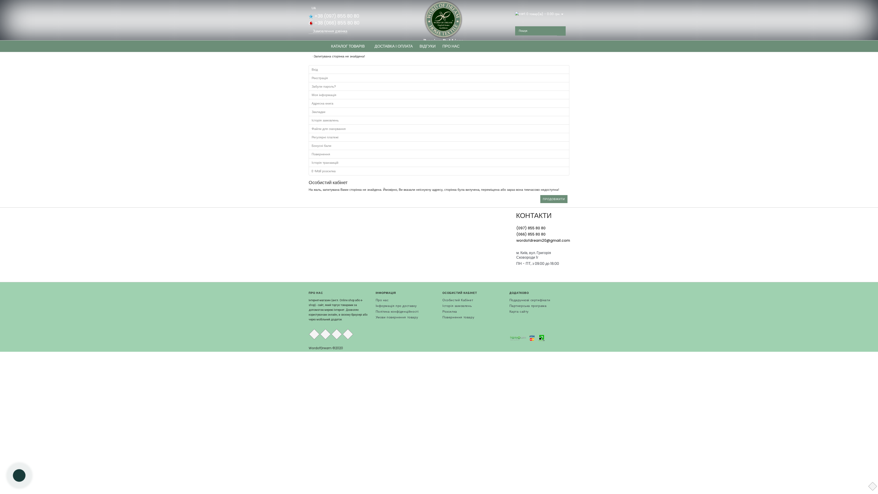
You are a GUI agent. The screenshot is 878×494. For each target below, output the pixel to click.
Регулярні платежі (325, 137)
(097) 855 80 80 (531, 228)
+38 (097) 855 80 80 (336, 16)
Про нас (451, 46)
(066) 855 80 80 (531, 234)
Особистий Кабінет (457, 300)
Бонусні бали (321, 145)
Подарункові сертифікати (529, 300)
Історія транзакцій (325, 162)
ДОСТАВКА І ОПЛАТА (394, 46)
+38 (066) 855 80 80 (336, 23)
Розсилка (449, 311)
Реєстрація (320, 78)
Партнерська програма (528, 305)
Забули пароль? (324, 86)
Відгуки (428, 46)
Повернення (321, 154)
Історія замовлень (325, 120)
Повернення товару (458, 317)
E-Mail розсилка (324, 171)
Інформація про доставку (396, 305)
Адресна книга (322, 103)
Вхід (315, 69)
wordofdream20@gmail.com (543, 240)
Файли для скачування (329, 128)
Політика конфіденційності (397, 311)
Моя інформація (324, 95)
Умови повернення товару (397, 317)
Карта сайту (519, 311)
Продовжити (554, 199)
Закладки (318, 112)
